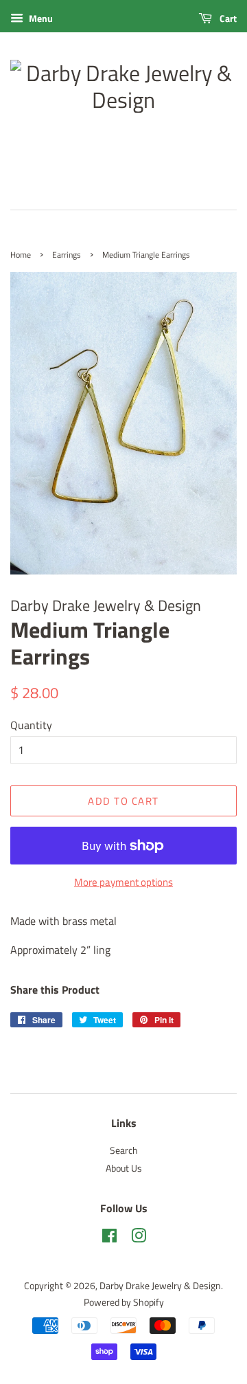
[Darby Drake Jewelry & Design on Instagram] (138, 1238)
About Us (124, 1168)
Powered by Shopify (124, 1302)
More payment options (123, 882)
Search (124, 1150)
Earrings (66, 254)
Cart (227, 18)
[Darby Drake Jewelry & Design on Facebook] (109, 1238)
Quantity (31, 725)
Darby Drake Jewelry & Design (160, 1286)
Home (20, 254)
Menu (40, 18)
